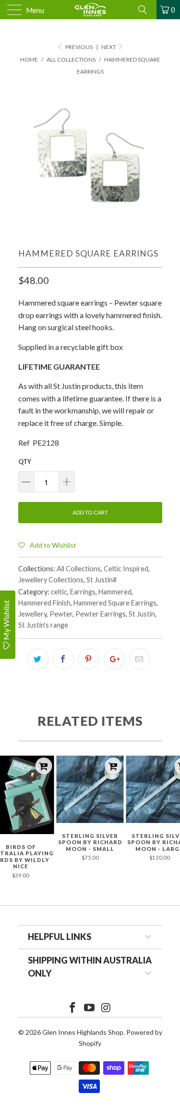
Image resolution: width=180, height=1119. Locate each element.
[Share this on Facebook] (63, 658)
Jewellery (32, 614)
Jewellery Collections (51, 580)
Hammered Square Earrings (114, 603)
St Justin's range (43, 625)
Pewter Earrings (100, 614)
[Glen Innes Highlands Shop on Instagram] (106, 1008)
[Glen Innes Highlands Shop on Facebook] (73, 1008)
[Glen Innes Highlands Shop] (90, 9)
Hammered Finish (44, 603)
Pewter (60, 614)
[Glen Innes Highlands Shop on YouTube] (90, 1008)
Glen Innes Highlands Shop (82, 1032)
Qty (24, 461)
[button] (47, 545)
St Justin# (101, 580)
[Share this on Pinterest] (88, 658)
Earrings (83, 592)
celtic (59, 592)
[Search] (146, 9)
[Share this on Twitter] (37, 658)
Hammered (115, 592)
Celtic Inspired (126, 569)
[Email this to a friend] (139, 658)
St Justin (142, 614)
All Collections (79, 569)
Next (109, 47)
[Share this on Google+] (114, 658)
